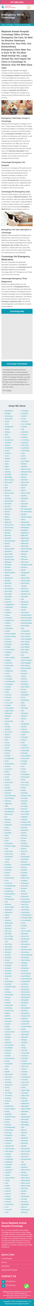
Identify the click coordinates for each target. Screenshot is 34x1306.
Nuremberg (25, 700)
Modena (24, 554)
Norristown (24, 684)
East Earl (8, 793)
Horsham (8, 1053)
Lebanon (8, 1188)
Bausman (8, 490)
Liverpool (24, 434)
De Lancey (8, 732)
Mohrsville (24, 559)
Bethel (7, 517)
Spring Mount (25, 997)
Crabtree (8, 689)
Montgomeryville (26, 565)
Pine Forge (25, 782)
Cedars (7, 615)
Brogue (7, 575)
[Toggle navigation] (29, 7)
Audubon (8, 472)
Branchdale (9, 554)
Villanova (24, 1098)
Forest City (8, 883)
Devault (7, 745)
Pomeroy (24, 809)
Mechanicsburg (26, 517)
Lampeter (8, 1154)
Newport (24, 671)
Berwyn (7, 514)
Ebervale (8, 801)
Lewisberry (25, 411)
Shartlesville (25, 939)
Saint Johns (25, 907)
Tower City (24, 1066)
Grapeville (8, 976)
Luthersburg (25, 450)
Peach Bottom (26, 756)
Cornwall (8, 687)
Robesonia (25, 883)
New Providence (26, 660)
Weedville (24, 1140)
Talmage (24, 1040)
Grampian (8, 968)
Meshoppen (25, 527)
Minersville (24, 551)
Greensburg (9, 981)
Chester (7, 631)
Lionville (24, 426)
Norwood (24, 692)
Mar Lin (23, 490)
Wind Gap (24, 1188)
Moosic (23, 570)
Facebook (25, 1303)
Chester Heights (10, 634)
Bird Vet (4, 1262)
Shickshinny (25, 952)
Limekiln (24, 416)
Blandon (7, 533)
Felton (7, 862)
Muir (22, 599)
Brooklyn (8, 580)
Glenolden (8, 949)
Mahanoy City (25, 469)
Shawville (24, 941)
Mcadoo (24, 514)
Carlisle (7, 610)
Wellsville (24, 1143)
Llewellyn (24, 437)
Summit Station (26, 1026)
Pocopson (24, 806)
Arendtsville (9, 448)
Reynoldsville (25, 864)
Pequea (23, 772)
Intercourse (8, 1077)
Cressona (8, 697)
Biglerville (8, 522)
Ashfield (7, 458)
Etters (7, 835)
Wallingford (25, 1106)
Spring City (25, 987)
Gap (6, 902)
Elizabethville (9, 811)
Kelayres (8, 1101)
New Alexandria (26, 618)
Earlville (7, 787)
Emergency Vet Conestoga (23, 24)
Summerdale (25, 1021)
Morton (23, 575)
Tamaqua (24, 1042)
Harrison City (9, 1010)
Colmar (7, 673)
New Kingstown (26, 639)
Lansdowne (9, 1170)
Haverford (8, 1018)
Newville (24, 679)
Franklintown (9, 891)
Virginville (24, 1101)
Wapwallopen (25, 1117)
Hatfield (7, 1016)
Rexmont (24, 862)
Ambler (7, 429)
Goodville (8, 957)
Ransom (24, 838)
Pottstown (24, 817)
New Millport (25, 647)
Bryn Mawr (8, 594)
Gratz (6, 979)
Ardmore (8, 445)
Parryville (24, 753)
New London (25, 641)
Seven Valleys (26, 931)
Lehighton (8, 1199)
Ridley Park (25, 878)
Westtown (24, 1167)
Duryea (7, 785)
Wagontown (25, 1103)
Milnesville (24, 546)
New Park (24, 652)
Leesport (8, 1196)
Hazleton (8, 1024)
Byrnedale (8, 596)
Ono (22, 721)
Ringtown (24, 880)
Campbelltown (10, 604)
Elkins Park (8, 814)
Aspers (7, 461)
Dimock (7, 753)
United (23, 1087)
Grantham (8, 971)
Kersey (7, 1111)
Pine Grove (25, 785)
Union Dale (25, 1082)
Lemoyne (8, 1201)
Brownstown (9, 588)
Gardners (8, 904)
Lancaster (8, 1156)
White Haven (25, 1170)
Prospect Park (26, 822)
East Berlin (8, 790)
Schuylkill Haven (26, 918)
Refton (23, 854)
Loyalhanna (25, 448)
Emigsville (8, 825)
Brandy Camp (9, 559)
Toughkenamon (26, 1063)
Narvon (23, 610)
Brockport (8, 565)
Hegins (7, 1026)
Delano (7, 734)
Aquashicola (9, 440)
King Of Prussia (10, 1117)
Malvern (24, 477)
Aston (7, 464)
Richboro (24, 870)
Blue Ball (8, 535)
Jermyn (7, 1087)
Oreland (24, 726)
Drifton (7, 772)
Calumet (7, 599)
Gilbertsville (9, 923)
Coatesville (8, 663)
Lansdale (8, 1167)
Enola (7, 827)
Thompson (24, 1056)
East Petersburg (10, 795)
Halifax (7, 989)
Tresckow (24, 1071)
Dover (7, 761)
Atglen (7, 466)
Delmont (7, 737)
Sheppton (24, 947)
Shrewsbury (25, 957)
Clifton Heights (10, 657)
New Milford (25, 644)
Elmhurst (8, 819)
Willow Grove (25, 1183)
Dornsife (7, 756)
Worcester (24, 1201)
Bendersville (9, 501)
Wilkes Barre (25, 1178)
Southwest (24, 984)
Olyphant (24, 716)
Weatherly (24, 1138)
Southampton (25, 981)
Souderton (24, 971)
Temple (23, 1048)
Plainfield (24, 793)
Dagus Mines (9, 710)
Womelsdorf (25, 1196)
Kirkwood (8, 1125)
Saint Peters (25, 910)
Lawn (6, 1183)
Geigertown (9, 910)
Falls (6, 848)
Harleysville (9, 1005)
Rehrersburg (25, 856)
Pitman (23, 787)
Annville (7, 437)
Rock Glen (24, 886)
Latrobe (7, 1175)
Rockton (24, 888)
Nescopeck (25, 612)
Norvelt (23, 689)
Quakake (24, 827)
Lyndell (23, 458)
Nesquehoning (26, 615)
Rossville (24, 894)
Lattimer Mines (10, 1178)
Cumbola (8, 705)
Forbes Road (9, 878)
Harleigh (8, 1002)
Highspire (8, 1037)
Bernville (8, 506)
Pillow (23, 779)
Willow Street (25, 1186)
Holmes (7, 1040)
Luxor (23, 453)
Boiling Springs (10, 541)
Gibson (7, 915)
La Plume (8, 1143)
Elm (6, 817)
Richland (24, 872)
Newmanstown (26, 668)
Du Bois (7, 779)
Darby (7, 724)
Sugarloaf (24, 1018)
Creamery (8, 695)
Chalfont (7, 623)
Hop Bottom (9, 1048)
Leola (7, 1212)
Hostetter (8, 1056)
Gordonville (9, 963)
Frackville (8, 888)
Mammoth (24, 480)
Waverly (24, 1130)
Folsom (7, 875)
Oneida (23, 718)
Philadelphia (25, 774)
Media (23, 519)
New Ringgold (26, 663)
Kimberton (8, 1114)
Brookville (8, 583)
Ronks (23, 891)
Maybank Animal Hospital (13, 1303)
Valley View (25, 1095)
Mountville (24, 596)
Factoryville (9, 843)
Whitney (24, 1172)
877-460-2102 (17, 2)
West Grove (25, 1154)
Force (7, 880)
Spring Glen (25, 989)
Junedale (8, 1098)
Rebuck (23, 848)
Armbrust (8, 453)
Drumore (8, 774)
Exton (7, 841)
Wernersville (25, 1148)
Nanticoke (24, 604)
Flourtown (8, 870)
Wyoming (24, 1212)
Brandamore (9, 557)
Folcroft (7, 872)
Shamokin (24, 933)
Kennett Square (10, 1109)
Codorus (8, 668)
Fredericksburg (10, 894)
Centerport (8, 618)
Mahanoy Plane (26, 472)
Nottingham (25, 695)
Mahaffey (24, 466)
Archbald (8, 442)
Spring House (25, 994)
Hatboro (7, 1013)
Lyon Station (25, 461)
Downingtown (9, 764)
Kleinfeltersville (10, 1127)
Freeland (8, 896)
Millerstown (25, 541)
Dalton (7, 718)
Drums (7, 777)
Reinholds (24, 859)
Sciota (23, 923)
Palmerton (24, 737)
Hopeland (8, 1050)
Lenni (7, 1207)
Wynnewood (25, 1209)
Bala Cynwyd (9, 480)
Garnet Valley (9, 907)
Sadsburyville (25, 902)
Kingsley (8, 1119)
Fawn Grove (9, 854)
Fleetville (8, 864)
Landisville (8, 1164)
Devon (7, 748)
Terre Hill (24, 1050)
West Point (24, 1156)
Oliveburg (24, 713)
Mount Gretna (25, 580)
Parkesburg (25, 750)
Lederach (8, 1194)
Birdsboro (8, 530)
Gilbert (7, 918)
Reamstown (25, 846)
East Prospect (9, 798)
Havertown (8, 1021)
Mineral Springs (26, 549)
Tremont (24, 1069)
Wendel (23, 1146)
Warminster (25, 1119)
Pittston (23, 790)
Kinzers (7, 1122)
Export (7, 838)
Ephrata (7, 830)
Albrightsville (9, 426)
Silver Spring (25, 960)
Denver (7, 742)
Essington (8, 833)
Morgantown (25, 572)
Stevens (24, 1005)
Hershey (7, 1034)
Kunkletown (9, 1140)
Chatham (8, 626)
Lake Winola (9, 1151)
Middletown (25, 533)
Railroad (24, 835)
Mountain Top (25, 594)
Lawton (7, 1186)
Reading (24, 843)
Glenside (8, 952)
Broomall (8, 586)
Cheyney (8, 639)
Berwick (7, 511)
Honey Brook (9, 1045)
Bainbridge (8, 477)
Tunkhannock (25, 1077)
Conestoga (10, 24)
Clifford (7, 655)
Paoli (23, 742)
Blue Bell (8, 538)
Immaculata (9, 1074)
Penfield (24, 764)
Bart (6, 485)
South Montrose (26, 979)
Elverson (8, 822)
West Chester (25, 1151)
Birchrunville (9, 525)
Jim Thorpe (8, 1093)
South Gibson (25, 976)
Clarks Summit (10, 649)
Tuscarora (24, 1079)
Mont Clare (25, 562)
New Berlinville (26, 620)
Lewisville (24, 413)
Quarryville (24, 830)
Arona (7, 456)
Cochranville (9, 665)
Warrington (24, 1122)
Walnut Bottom (26, 1109)
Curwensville (9, 708)
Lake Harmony (10, 1148)
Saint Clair (24, 904)
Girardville (8, 925)
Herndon (8, 1029)
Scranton (24, 925)
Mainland (24, 474)
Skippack (24, 963)
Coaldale (8, 660)
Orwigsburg (25, 732)
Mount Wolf (25, 591)
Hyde (6, 1069)
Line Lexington (26, 424)
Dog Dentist (5, 1266)
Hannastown (9, 994)
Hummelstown (9, 1058)
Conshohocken (10, 681)
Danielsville (9, 721)
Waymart (24, 1132)
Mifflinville (24, 535)
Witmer (23, 1194)
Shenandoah (25, 944)
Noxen (23, 697)
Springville (24, 1002)
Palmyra (24, 740)
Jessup (7, 1090)
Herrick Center (10, 1032)
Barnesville (8, 482)
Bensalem (8, 503)
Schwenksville (26, 920)
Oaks (23, 703)
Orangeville (25, 724)
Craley (7, 692)
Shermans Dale (26, 949)
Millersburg (25, 538)
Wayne (23, 1135)
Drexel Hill (8, 769)
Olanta (23, 705)
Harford (7, 1000)
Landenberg (9, 1159)
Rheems (24, 867)
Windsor (24, 1191)
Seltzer (23, 928)
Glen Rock (8, 944)
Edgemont (8, 803)
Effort (6, 806)
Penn (23, 766)
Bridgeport (8, 562)
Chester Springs (10, 636)
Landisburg (8, 1162)
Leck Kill (8, 1191)
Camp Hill (8, 602)
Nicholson (24, 681)
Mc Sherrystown (26, 511)
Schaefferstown (26, 915)
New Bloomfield (26, 623)
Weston (23, 1164)
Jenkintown (8, 1085)
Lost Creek (24, 445)
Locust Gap (25, 440)
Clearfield (8, 652)
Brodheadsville (10, 572)
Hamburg (8, 992)
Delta (6, 740)
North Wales (25, 687)
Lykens (23, 456)
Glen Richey (9, 936)
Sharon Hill (25, 936)
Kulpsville (8, 1138)
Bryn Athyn (8, 591)
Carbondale (9, 607)
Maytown (24, 506)
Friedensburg (9, 899)
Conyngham (9, 684)
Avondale (8, 474)
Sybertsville (25, 1034)
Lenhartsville (9, 1204)
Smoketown (25, 968)
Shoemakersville (26, 955)
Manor (23, 488)
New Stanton (25, 665)
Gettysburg (8, 912)
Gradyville (8, 965)
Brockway (8, 570)
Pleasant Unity (26, 795)
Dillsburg (8, 750)
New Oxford (25, 649)
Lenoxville (8, 1209)
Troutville (24, 1074)
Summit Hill (25, 1024)
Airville (7, 421)
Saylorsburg (25, 912)
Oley (22, 710)
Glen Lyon (8, 931)
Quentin (23, 833)
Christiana (8, 644)
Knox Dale (8, 1132)
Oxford (23, 734)
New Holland (25, 636)
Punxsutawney (26, 825)
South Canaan (26, 973)
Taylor (23, 1045)
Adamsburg (9, 416)
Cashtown (8, 612)
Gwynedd (8, 984)
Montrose (24, 567)
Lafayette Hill (9, 1146)
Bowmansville (9, 549)
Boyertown (8, 551)
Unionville (24, 1085)
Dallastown (8, 713)
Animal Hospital (6, 1258)
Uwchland (24, 1093)
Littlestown (24, 432)
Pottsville (24, 819)
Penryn (23, 769)
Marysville (24, 503)
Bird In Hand (9, 527)
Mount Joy (24, 588)
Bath (6, 488)
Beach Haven (9, 493)
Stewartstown (25, 1008)
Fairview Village (10, 846)
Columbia (8, 676)
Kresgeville (8, 1135)
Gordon (7, 960)
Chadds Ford (9, 620)
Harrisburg (8, 1008)
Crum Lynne (9, 703)
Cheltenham (9, 628)
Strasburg (24, 1010)
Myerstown (24, 602)
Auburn (7, 469)
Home (3, 24)
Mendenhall (25, 522)
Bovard (7, 543)
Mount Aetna (25, 578)
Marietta (24, 496)
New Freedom (26, 634)
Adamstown (9, 419)
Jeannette (8, 1082)
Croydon (8, 700)
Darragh (7, 726)
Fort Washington (10, 886)
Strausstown (25, 1013)
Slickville (24, 965)
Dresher (7, 766)
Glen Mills (8, 933)
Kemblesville (9, 1106)
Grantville (8, 973)
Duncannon (9, 782)
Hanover (8, 997)
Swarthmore (25, 1032)
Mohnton (24, 557)
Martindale (24, 498)
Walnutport (24, 1111)
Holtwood (8, 1042)
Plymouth (24, 798)
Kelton (7, 1103)
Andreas (7, 432)
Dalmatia (8, 716)
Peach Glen (25, 758)
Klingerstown (9, 1130)
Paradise (24, 745)
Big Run (7, 519)
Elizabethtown (9, 809)
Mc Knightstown (26, 509)
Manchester (25, 482)
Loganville (24, 442)
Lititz (22, 429)
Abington (8, 413)
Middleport (24, 530)
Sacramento (25, 899)
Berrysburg (8, 509)
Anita (6, 434)
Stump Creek (25, 1016)
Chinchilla (8, 641)
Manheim (24, 485)
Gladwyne (8, 928)
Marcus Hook (25, 493)
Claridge (8, 647)
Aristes (7, 450)
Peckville (24, 761)
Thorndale (24, 1058)
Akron (7, 424)
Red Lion (24, 851)
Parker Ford (25, 748)
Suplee (23, 1029)
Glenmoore (8, 947)
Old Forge (24, 708)
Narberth (24, 607)
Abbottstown (9, 411)
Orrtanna (24, 729)
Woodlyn (24, 1199)
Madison (24, 464)
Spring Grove (25, 992)
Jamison (7, 1079)
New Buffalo (25, 626)
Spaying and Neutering (9, 1270)
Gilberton (8, 920)
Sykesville (24, 1037)
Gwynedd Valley (10, 987)
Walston (24, 1114)
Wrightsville (25, 1204)
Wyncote (24, 1207)
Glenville (8, 955)
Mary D (23, 501)
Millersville (24, 543)
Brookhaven (9, 578)
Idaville (7, 1071)
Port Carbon (25, 811)
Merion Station (26, 525)
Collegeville (9, 671)
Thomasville (25, 1053)
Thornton (24, 1061)
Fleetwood (8, 867)
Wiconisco (24, 1175)
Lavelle (7, 1180)
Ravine (23, 841)
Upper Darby (25, 1090)
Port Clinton (25, 814)
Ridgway (24, 875)
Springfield (24, 1000)
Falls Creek (9, 851)
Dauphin (8, 729)
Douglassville (9, 758)
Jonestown (8, 1095)
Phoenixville (25, 777)
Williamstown (25, 1180)
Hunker (7, 1061)
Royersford (25, 896)
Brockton (8, 567)
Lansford (8, 1172)
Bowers (7, 546)
